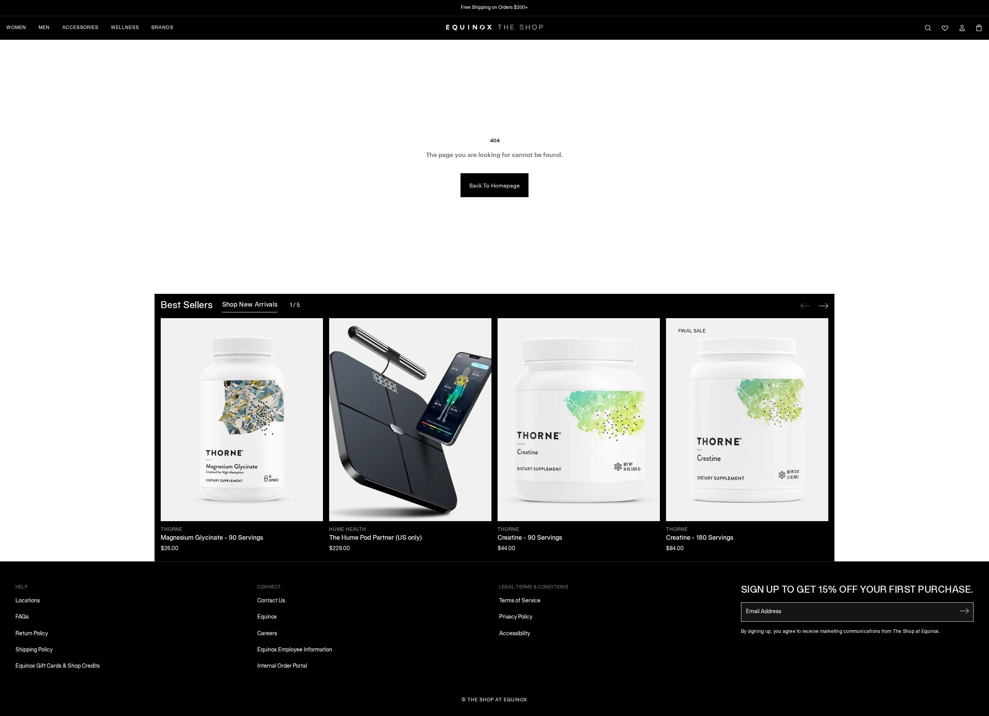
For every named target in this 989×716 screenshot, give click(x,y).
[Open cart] (979, 28)
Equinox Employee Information (294, 650)
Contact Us (271, 600)
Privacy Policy (515, 617)
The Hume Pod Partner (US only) (375, 538)
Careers (267, 633)
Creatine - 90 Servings (530, 538)
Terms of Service (519, 600)
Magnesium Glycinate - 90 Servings (212, 538)
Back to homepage (494, 185)
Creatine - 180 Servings (699, 538)
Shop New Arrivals (249, 305)
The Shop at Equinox (497, 700)
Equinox (267, 617)
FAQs (22, 617)
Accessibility (514, 633)
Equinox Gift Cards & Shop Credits (57, 666)
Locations (27, 600)
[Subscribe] (964, 611)
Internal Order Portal (282, 666)
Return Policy (31, 633)
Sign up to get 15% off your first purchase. (857, 590)
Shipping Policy (34, 650)
